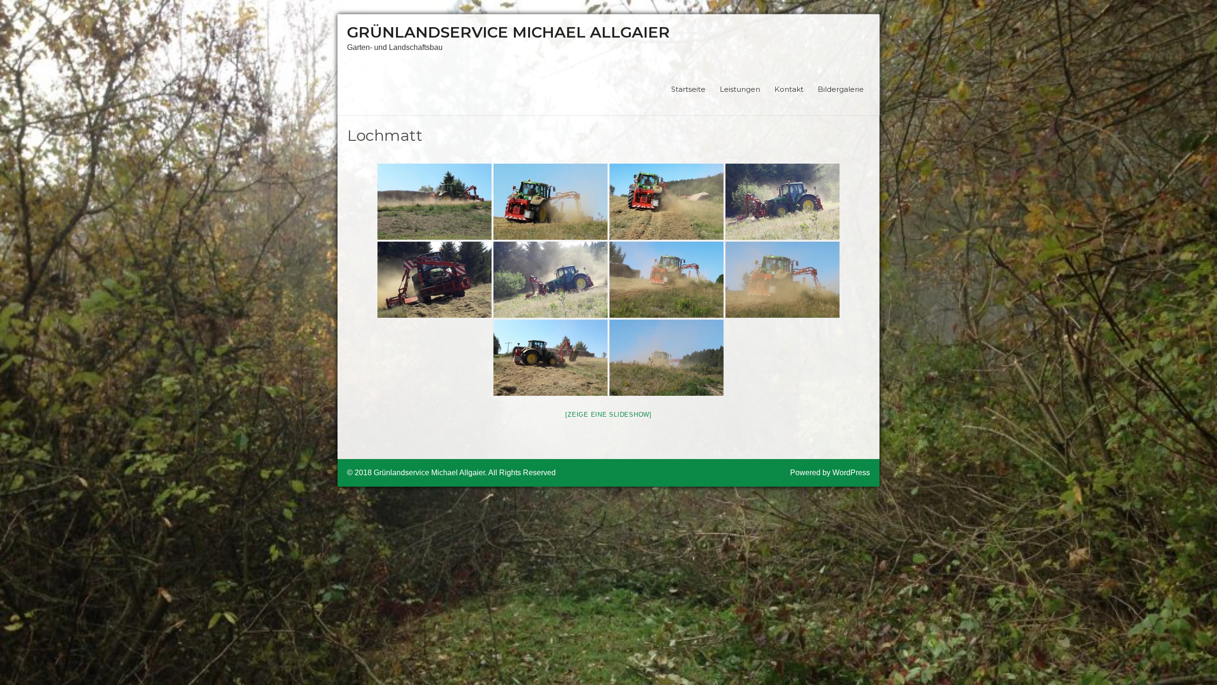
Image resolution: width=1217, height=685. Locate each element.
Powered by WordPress (830, 473)
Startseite (688, 89)
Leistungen (740, 89)
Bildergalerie (841, 89)
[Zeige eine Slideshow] (608, 414)
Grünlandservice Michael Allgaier (508, 32)
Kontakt (788, 89)
